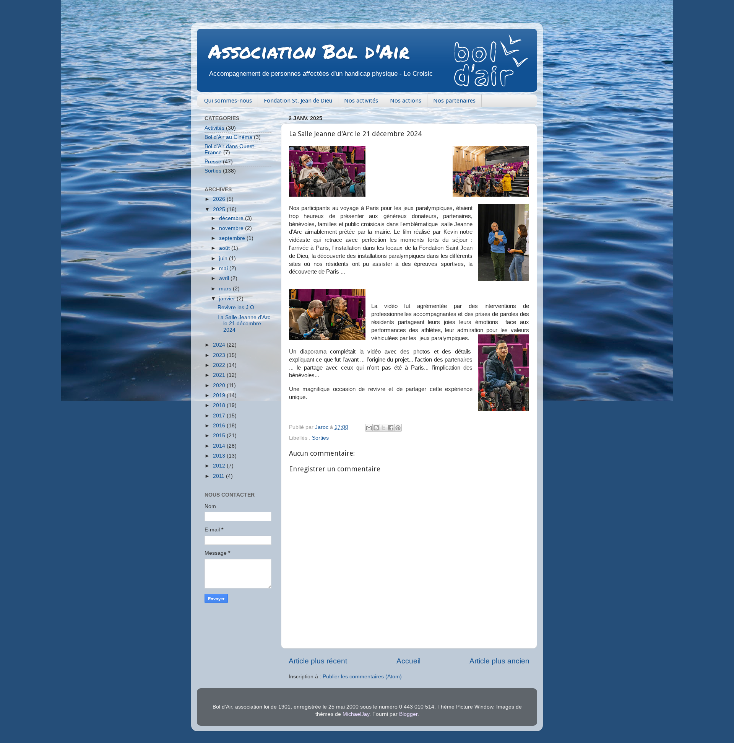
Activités (214, 128)
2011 (219, 476)
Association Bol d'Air (308, 51)
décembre (232, 218)
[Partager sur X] (383, 428)
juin (224, 258)
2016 (220, 426)
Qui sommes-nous (228, 100)
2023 (220, 355)
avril (225, 278)
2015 (220, 435)
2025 (220, 209)
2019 (220, 395)
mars (226, 289)
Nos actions (405, 100)
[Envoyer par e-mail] (369, 428)
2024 (220, 345)
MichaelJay (356, 714)
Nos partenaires (454, 100)
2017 (220, 416)
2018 (220, 405)
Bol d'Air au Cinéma (228, 137)
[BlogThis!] (376, 428)
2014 (220, 446)
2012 (220, 466)
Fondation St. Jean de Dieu (298, 100)
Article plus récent (318, 661)
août (225, 248)
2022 (220, 365)
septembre (233, 238)
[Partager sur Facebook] (391, 428)
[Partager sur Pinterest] (398, 428)
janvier (228, 298)
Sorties (320, 438)
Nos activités (361, 100)
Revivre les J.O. (237, 307)
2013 (220, 456)
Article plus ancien (499, 661)
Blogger (408, 714)
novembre (232, 228)
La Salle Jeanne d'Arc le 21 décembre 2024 (244, 323)
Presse (213, 162)
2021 (220, 375)
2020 (220, 385)
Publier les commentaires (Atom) (362, 676)
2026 (220, 199)
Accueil (408, 661)
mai (224, 268)
